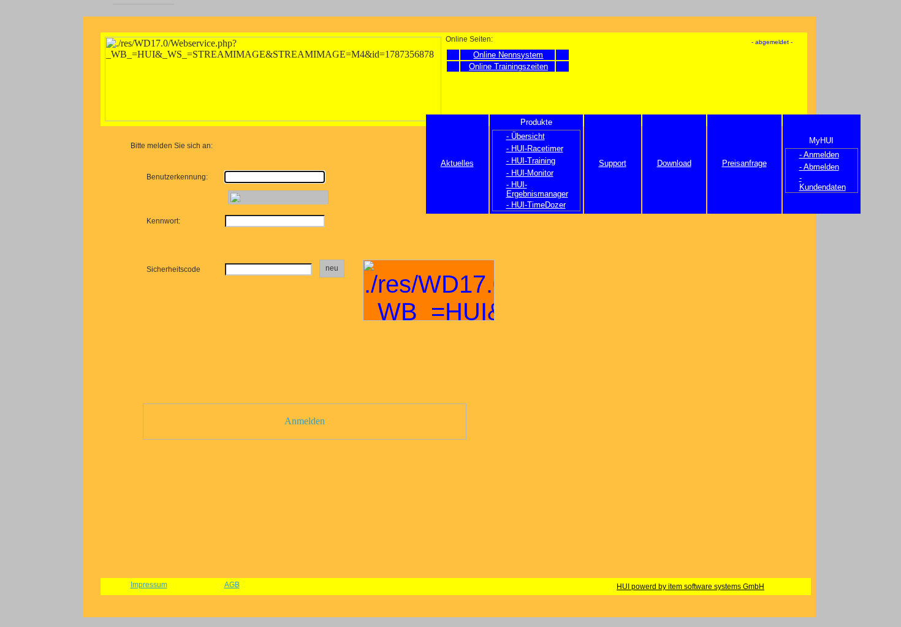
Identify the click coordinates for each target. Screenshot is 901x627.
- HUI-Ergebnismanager (537, 189)
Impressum (149, 584)
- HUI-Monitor (529, 173)
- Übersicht (525, 136)
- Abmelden (819, 166)
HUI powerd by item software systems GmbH (690, 586)
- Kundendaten (822, 182)
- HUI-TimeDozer (536, 204)
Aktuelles (457, 163)
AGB (232, 584)
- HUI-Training (530, 160)
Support (612, 163)
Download (674, 163)
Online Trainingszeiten (508, 66)
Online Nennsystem (508, 54)
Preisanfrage (744, 163)
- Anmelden (819, 154)
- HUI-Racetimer (534, 148)
